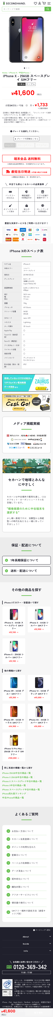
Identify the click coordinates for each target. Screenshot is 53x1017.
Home (4, 72)
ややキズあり (42, 145)
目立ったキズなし (25, 145)
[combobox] (23, 9)
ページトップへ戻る (42, 930)
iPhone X (13, 72)
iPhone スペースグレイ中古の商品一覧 (21, 789)
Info (26, 951)
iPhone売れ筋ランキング (14, 793)
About (26, 937)
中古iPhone (24, 72)
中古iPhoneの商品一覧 (13, 797)
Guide (26, 944)
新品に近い (10, 145)
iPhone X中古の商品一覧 (14, 785)
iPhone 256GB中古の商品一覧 (16, 773)
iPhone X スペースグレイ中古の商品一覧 (22, 781)
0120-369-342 (29, 966)
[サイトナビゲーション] (48, 3)
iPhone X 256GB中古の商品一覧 (17, 777)
